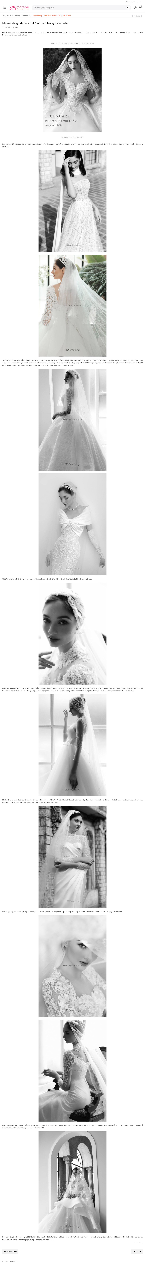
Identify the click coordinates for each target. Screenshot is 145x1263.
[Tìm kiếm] (128, 8)
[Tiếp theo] (142, 16)
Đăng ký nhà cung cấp (134, 2)
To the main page (10, 1251)
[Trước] (132, 16)
